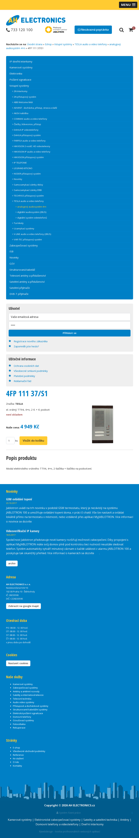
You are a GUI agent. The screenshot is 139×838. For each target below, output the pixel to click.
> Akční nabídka (20, 113)
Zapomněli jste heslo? (26, 346)
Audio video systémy (23, 702)
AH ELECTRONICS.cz (81, 805)
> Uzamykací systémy (23, 228)
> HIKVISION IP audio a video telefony (31, 151)
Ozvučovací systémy (23, 720)
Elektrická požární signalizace (28, 713)
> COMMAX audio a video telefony (29, 118)
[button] (128, 5)
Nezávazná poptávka (95, 29)
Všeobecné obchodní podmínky (29, 751)
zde (97, 553)
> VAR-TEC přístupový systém (27, 239)
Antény (125, 820)
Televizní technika (22, 698)
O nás (16, 762)
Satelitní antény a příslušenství (27, 281)
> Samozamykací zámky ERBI (27, 190)
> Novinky (17, 179)
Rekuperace (19, 727)
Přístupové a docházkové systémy (30, 706)
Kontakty (17, 765)
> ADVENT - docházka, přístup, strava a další (34, 107)
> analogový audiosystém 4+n (30, 206)
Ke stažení (18, 758)
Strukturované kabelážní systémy (30, 709)
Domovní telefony (22, 716)
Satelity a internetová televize (28, 694)
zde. (34, 521)
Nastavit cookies (18, 663)
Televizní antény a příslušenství (27, 275)
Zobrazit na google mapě (23, 606)
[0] (131, 29)
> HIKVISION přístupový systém (28, 157)
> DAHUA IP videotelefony (25, 129)
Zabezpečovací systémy (23, 245)
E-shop (16, 747)
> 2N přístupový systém (24, 96)
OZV (12, 263)
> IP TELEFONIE (19, 162)
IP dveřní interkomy (20, 61)
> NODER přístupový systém (26, 173)
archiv (11, 563)
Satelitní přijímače (19, 287)
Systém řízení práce (69, 812)
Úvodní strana (34, 44)
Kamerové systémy (21, 67)
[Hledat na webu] (121, 29)
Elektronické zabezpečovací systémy (58, 820)
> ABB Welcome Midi (22, 102)
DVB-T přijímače (18, 294)
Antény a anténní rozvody (26, 691)
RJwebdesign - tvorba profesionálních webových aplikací (69, 831)
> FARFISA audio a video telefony (29, 140)
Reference (18, 754)
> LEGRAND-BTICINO (22, 168)
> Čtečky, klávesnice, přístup (26, 124)
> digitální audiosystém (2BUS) (30, 212)
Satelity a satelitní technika (100, 820)
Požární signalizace (20, 79)
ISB (11, 251)
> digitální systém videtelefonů (31, 217)
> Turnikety (18, 223)
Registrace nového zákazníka (30, 341)
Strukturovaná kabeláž (22, 269)
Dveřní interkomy (92, 824)
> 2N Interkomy (19, 91)
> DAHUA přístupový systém (26, 135)
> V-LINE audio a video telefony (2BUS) (31, 234)
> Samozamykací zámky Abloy (27, 184)
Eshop (48, 44)
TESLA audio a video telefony (91, 44)
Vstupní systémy (63, 44)
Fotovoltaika (19, 724)
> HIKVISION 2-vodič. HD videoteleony (31, 146)
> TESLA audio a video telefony (28, 201)
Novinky (14, 257)
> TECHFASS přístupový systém (28, 195)
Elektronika (15, 73)
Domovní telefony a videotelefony (57, 824)
